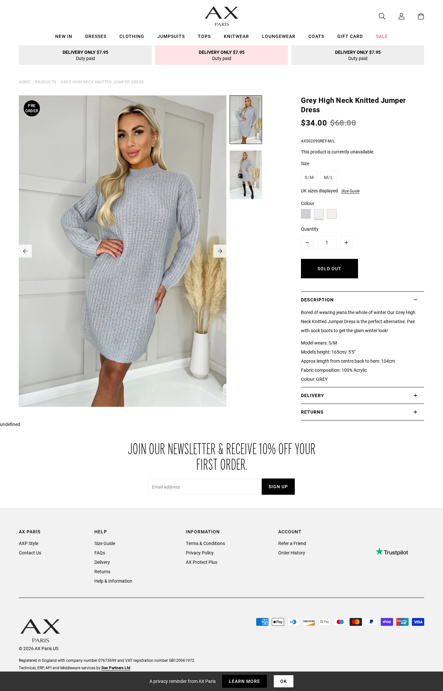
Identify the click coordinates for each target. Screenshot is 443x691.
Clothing (131, 36)
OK (283, 681)
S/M (309, 177)
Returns (102, 571)
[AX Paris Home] (221, 16)
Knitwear (236, 36)
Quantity (309, 229)
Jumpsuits (171, 36)
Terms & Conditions (205, 543)
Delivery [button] (312, 395)
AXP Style (28, 543)
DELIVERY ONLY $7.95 (85, 55)
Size (305, 163)
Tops (204, 36)
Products (45, 81)
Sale (382, 36)
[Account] (395, 16)
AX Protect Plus (201, 562)
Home (24, 81)
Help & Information (113, 581)
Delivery (102, 562)
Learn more (244, 681)
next (219, 251)
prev (25, 251)
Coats (316, 36)
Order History (291, 553)
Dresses (95, 36)
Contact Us (30, 553)
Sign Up (278, 486)
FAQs (99, 553)
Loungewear (278, 36)
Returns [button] (312, 412)
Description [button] (317, 300)
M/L (328, 177)
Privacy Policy (200, 553)
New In (63, 36)
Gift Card (350, 36)
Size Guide (350, 190)
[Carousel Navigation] (122, 251)
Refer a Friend (292, 543)
